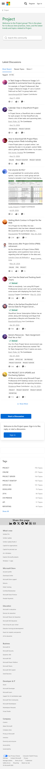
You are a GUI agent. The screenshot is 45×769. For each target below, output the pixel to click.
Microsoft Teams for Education (11, 617)
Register (32, 3)
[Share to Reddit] (22, 523)
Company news (7, 730)
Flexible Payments (8, 598)
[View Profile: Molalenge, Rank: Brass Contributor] (4, 374)
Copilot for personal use (10, 549)
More (29, 69)
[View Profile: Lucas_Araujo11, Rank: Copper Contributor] (4, 171)
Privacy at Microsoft (8, 734)
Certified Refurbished (9, 591)
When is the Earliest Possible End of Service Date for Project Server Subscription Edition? (23, 305)
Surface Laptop (7, 538)
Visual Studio (7, 711)
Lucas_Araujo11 (14, 207)
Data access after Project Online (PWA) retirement (24, 244)
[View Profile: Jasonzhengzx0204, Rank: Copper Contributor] (4, 82)
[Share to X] (18, 523)
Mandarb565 (13, 234)
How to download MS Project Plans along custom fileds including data (23, 140)
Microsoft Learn (7, 692)
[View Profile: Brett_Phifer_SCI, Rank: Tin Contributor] (4, 109)
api (4, 502)
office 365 (7, 485)
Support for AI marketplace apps (12, 696)
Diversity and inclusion (9, 741)
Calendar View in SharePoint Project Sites (23, 109)
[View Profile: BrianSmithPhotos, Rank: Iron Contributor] (4, 306)
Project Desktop (10, 481)
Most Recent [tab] (7, 69)
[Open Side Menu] (3, 3)
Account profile (7, 572)
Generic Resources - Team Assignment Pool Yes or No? (24, 336)
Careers (5, 722)
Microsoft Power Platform (10, 662)
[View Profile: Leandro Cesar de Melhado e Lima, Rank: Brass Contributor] (4, 245)
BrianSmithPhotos (14, 321)
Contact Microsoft (16, 758)
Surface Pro (6, 534)
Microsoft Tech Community (10, 700)
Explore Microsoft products (10, 557)
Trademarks (28, 760)
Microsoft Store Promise (10, 595)
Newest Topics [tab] (19, 69)
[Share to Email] (34, 523)
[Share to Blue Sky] (26, 523)
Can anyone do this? (16, 170)
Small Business (7, 674)
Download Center (8, 575)
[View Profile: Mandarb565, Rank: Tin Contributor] (4, 222)
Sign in (12, 435)
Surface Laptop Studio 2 (10, 542)
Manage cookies (7, 760)
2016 (4, 493)
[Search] (25, 3)
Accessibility (6, 745)
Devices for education (9, 613)
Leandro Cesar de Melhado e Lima (19, 258)
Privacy (26, 758)
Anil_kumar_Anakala (15, 152)
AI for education (7, 636)
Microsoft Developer (9, 688)
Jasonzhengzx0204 (15, 94)
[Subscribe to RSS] (30, 523)
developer (7, 489)
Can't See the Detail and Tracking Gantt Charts (24, 278)
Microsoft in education (9, 609)
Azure (4, 685)
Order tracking (7, 587)
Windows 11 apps (8, 561)
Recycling (16, 763)
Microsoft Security (8, 651)
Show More (24, 404)
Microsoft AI (6, 647)
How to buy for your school (10, 625)
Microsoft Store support (10, 579)
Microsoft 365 (7, 658)
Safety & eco (6, 763)
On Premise (7, 498)
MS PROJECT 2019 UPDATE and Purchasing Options (21, 373)
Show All (6, 511)
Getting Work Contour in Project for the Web (24, 221)
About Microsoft (7, 726)
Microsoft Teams (7, 666)
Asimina (11, 294)
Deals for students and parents (12, 632)
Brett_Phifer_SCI (14, 121)
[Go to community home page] (8, 3)
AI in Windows (7, 553)
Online (5, 472)
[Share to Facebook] (14, 523)
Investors (5, 737)
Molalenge (12, 386)
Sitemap (5, 758)
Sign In (39, 3)
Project (6, 10)
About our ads (26, 763)
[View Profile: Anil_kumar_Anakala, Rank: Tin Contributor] (4, 140)
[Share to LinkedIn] (10, 523)
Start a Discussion (16, 416)
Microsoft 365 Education (10, 621)
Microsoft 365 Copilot (9, 670)
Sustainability (7, 749)
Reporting (7, 506)
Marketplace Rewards (9, 707)
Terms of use (18, 760)
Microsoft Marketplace (9, 704)
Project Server (9, 476)
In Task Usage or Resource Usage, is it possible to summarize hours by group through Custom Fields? (24, 81)
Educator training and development (13, 628)
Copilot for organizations (10, 545)
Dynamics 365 (7, 655)
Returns (5, 583)
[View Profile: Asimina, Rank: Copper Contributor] (4, 279)
